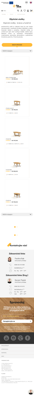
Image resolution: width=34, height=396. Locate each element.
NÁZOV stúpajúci (7, 51)
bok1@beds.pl (9, 370)
